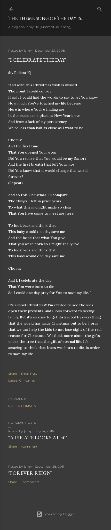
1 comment (29, 446)
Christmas (27, 380)
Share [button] (12, 373)
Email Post (29, 373)
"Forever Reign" (30, 473)
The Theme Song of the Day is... (45, 18)
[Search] (100, 8)
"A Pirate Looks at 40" (37, 437)
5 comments (30, 482)
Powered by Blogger (59, 514)
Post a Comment (23, 406)
